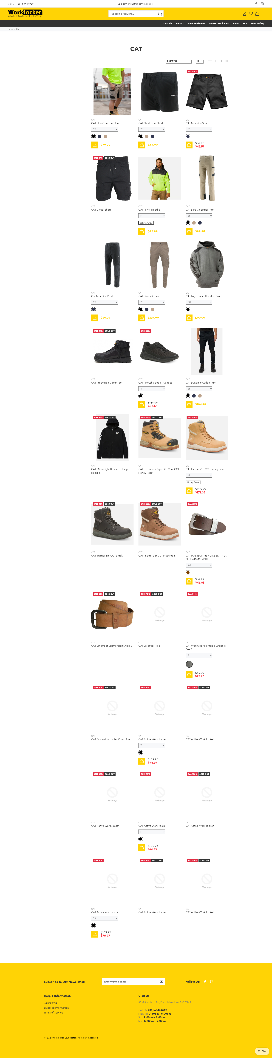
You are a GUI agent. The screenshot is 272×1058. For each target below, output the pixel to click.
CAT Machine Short (197, 123)
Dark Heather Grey (189, 664)
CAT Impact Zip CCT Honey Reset (205, 469)
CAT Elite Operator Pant (200, 209)
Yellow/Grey (146, 223)
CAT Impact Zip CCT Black (107, 555)
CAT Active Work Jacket (152, 739)
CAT (93, 120)
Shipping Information (56, 1007)
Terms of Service (53, 1012)
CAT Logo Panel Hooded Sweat (204, 296)
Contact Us (50, 1002)
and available (135, 4)
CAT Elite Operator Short (106, 123)
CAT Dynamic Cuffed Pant (201, 382)
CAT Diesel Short (101, 209)
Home (10, 29)
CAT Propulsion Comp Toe (106, 382)
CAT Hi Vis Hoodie (149, 209)
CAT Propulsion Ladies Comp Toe (110, 739)
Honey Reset (193, 482)
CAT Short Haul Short (150, 123)
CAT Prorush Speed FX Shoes (155, 382)
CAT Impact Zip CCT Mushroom (157, 555)
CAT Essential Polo (149, 645)
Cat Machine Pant (102, 296)
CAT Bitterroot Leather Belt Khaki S (111, 645)
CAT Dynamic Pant (149, 296)
